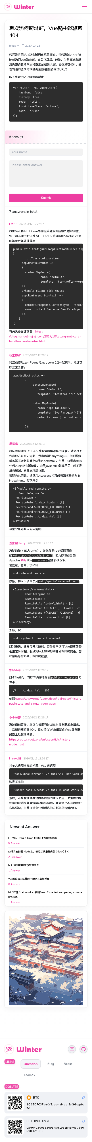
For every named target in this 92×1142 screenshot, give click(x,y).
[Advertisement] (46, 959)
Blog (51, 1064)
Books (68, 1064)
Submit (46, 198)
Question (31, 1064)
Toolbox (29, 1075)
